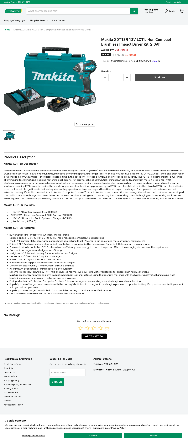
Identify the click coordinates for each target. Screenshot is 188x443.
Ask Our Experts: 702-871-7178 (17, 2)
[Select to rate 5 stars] (107, 328)
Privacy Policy (118, 427)
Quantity (106, 71)
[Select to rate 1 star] (81, 328)
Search (7, 400)
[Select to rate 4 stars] (100, 328)
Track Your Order (173, 2)
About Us (8, 368)
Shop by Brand (38, 20)
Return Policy (10, 376)
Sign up (57, 381)
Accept (93, 435)
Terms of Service (12, 396)
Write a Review (94, 336)
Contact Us (9, 372)
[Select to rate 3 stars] (94, 328)
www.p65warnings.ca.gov (102, 303)
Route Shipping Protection (17, 384)
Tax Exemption (11, 392)
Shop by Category (14, 20)
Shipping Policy (11, 380)
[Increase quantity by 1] (127, 77)
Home (7, 29)
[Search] (134, 11)
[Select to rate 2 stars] (87, 328)
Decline (153, 435)
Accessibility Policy (13, 404)
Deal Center (58, 20)
